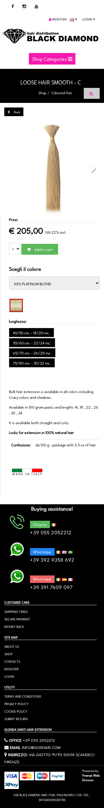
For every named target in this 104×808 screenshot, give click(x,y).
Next (91, 169)
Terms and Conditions (22, 696)
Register (59, 19)
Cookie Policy (15, 711)
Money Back (14, 626)
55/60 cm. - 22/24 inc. (32, 342)
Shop (42, 92)
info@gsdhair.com (41, 746)
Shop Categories (50, 58)
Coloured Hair (62, 92)
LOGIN (9, 676)
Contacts (12, 661)
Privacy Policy (16, 703)
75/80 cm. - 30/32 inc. (32, 363)
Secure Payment (17, 619)
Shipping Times (16, 611)
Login (87, 19)
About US (11, 646)
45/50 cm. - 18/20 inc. (31, 332)
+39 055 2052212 (39, 739)
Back (16, 111)
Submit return (16, 718)
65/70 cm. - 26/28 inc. (32, 353)
